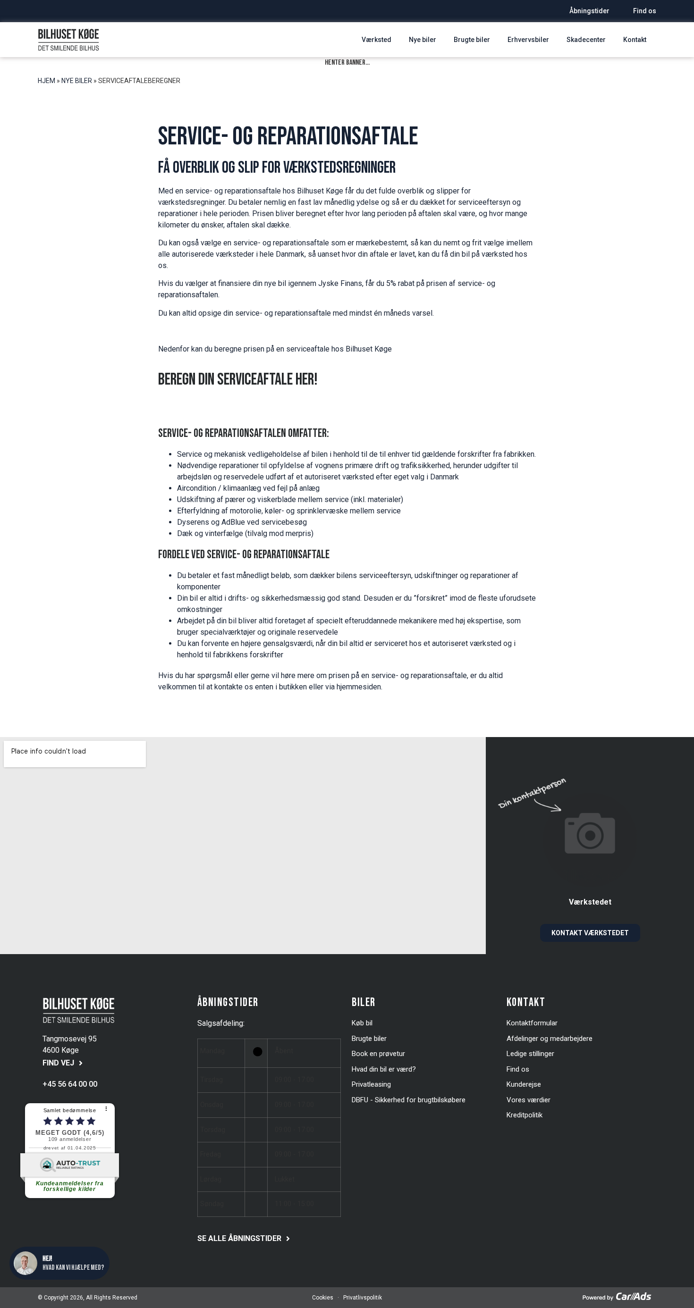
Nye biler (76, 80)
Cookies (322, 1297)
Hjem (46, 80)
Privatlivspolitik (362, 1297)
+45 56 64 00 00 (69, 1084)
